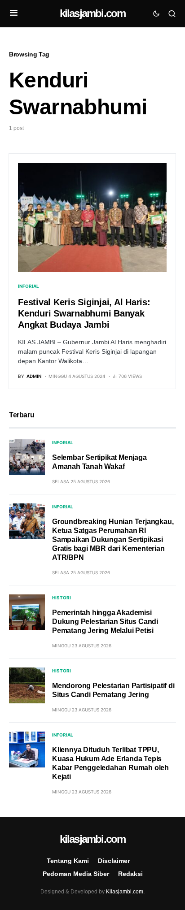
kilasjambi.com (93, 13)
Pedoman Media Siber (76, 873)
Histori (61, 597)
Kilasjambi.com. (125, 891)
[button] (13, 13)
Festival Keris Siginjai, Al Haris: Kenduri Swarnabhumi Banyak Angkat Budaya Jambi (84, 313)
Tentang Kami (68, 860)
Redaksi (130, 873)
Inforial (28, 286)
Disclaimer (114, 860)
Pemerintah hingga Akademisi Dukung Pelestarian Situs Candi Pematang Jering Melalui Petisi (105, 621)
